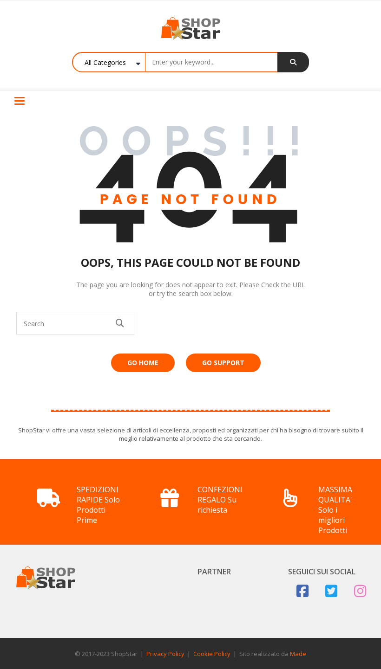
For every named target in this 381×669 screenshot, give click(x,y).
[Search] (293, 62)
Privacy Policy (165, 654)
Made (298, 654)
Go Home (142, 362)
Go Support (223, 362)
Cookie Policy (211, 654)
